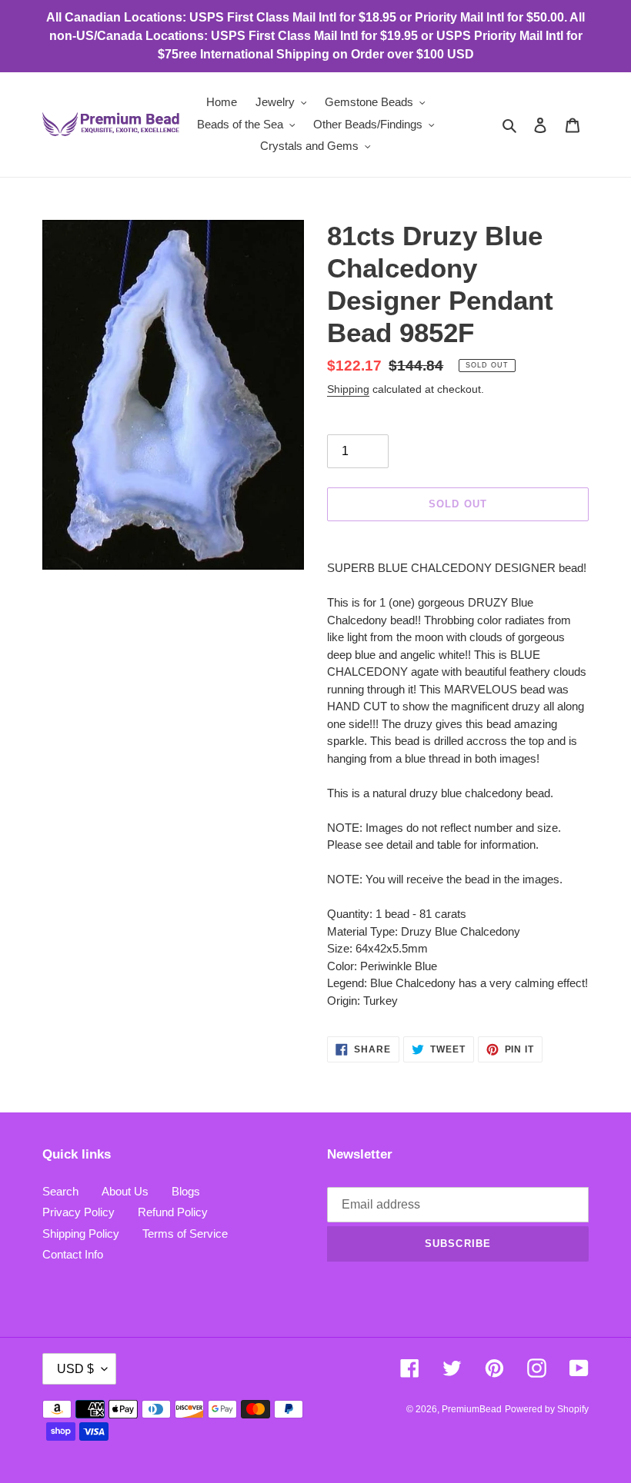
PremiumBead (472, 1409)
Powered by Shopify (547, 1409)
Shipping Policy (80, 1233)
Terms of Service (185, 1233)
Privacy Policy (78, 1212)
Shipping (348, 389)
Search (60, 1191)
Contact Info (72, 1254)
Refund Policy (173, 1212)
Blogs (186, 1191)
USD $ (75, 1368)
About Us (125, 1191)
